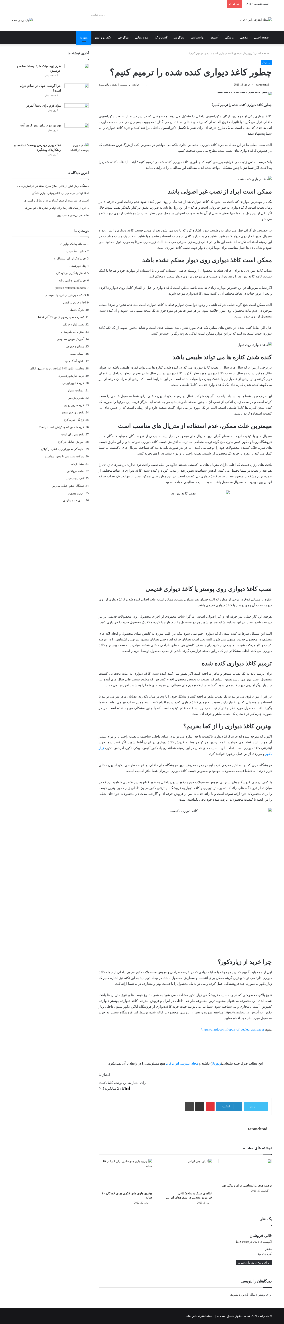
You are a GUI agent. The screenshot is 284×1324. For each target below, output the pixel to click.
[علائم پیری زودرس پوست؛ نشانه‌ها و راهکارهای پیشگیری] (76, 151)
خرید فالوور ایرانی (73, 383)
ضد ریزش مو (76, 397)
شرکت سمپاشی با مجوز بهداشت (64, 456)
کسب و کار (160, 37)
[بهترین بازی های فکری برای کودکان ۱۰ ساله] (125, 1174)
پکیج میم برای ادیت (72, 434)
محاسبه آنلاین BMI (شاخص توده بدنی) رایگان (57, 368)
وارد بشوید (237, 1294)
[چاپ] (189, 1106)
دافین (85, 207)
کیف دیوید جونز (75, 478)
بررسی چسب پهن (68, 215)
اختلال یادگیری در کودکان (71, 273)
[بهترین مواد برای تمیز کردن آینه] (76, 131)
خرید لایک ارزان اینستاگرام (70, 258)
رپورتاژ (216, 1063)
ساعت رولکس (75, 471)
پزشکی (229, 37)
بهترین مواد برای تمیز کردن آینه (40, 125)
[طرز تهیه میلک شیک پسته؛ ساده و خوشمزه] (76, 72)
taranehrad (262, 84)
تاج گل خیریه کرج (74, 419)
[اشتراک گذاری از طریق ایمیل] (199, 1106)
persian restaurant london (70, 287)
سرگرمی (179, 37)
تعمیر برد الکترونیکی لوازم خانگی (52, 193)
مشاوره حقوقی (75, 346)
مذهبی (244, 37)
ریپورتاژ (83, 37)
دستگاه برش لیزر (78, 185)
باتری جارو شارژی (73, 500)
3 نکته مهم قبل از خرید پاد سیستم (65, 295)
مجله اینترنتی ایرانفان (199, 1316)
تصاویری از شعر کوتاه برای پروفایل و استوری (51, 200)
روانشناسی (197, 37)
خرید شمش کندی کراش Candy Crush (61, 427)
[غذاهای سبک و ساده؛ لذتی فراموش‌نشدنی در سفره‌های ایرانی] (185, 1174)
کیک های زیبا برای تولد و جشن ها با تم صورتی (51, 207)
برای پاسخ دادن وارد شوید (254, 1262)
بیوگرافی (123, 37)
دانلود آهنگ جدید (74, 361)
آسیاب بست (76, 353)
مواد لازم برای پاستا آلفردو (43, 105)
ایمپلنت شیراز (75, 390)
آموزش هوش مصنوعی (70, 339)
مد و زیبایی (141, 37)
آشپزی (215, 37)
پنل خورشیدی (77, 265)
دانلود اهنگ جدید (76, 251)
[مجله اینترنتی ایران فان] (256, 19)
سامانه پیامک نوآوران (73, 243)
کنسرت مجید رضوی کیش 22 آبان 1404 (61, 317)
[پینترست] (210, 1106)
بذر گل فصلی (76, 309)
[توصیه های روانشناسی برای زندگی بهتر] (245, 1170)
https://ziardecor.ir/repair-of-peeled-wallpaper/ (232, 1029)
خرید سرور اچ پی (74, 405)
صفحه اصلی (261, 37)
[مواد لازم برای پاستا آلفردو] (76, 111)
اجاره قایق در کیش (74, 302)
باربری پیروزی (76, 493)
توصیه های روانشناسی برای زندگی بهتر (246, 1185)
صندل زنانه (77, 463)
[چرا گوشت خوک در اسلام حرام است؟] (76, 92)
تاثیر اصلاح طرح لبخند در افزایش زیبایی (40, 185)
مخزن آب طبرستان (72, 331)
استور (85, 200)
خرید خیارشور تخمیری (71, 375)
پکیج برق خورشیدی (72, 412)
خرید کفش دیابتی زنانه (72, 280)
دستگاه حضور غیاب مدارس (68, 485)
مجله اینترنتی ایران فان (181, 1063)
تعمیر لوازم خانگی (73, 324)
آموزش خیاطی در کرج (71, 441)
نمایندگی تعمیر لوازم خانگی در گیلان (62, 449)
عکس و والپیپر (103, 37)
